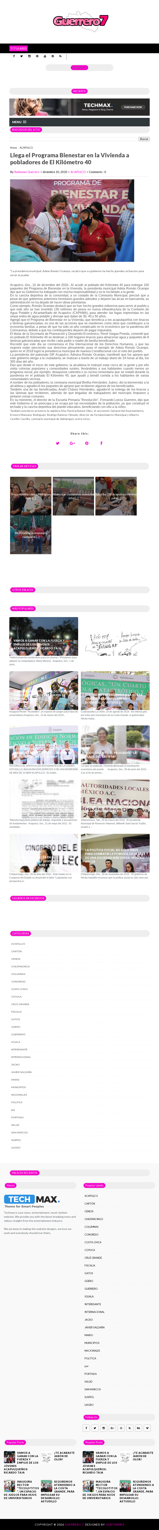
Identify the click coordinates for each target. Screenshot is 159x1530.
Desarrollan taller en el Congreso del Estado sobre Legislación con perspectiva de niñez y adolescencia (44, 861)
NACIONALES (19, 1094)
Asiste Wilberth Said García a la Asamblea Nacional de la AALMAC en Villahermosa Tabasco (114, 807)
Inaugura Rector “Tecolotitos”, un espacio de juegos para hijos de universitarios (43, 695)
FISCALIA (16, 1011)
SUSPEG (16, 1140)
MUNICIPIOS (18, 1087)
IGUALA (15, 1041)
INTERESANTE (19, 1049)
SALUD (15, 1124)
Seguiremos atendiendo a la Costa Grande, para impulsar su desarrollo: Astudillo (113, 698)
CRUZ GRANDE (20, 1004)
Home (13, 147)
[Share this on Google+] (72, 443)
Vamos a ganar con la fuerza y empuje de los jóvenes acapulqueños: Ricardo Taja (39, 644)
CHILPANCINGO (20, 966)
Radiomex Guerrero (27, 172)
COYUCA (16, 996)
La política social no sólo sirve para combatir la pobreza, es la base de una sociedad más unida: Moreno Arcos (115, 855)
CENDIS (15, 958)
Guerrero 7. (75, 1524)
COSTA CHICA (19, 989)
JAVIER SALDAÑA (21, 1072)
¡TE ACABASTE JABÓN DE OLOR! (108, 638)
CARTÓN (16, 951)
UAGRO (16, 1147)
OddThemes (115, 1524)
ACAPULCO (26, 147)
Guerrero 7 (79, 67)
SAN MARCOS (19, 1132)
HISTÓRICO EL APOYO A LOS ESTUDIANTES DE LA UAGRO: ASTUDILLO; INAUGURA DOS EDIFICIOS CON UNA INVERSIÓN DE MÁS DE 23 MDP (44, 750)
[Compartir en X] (58, 443)
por (13, 1109)
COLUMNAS (18, 974)
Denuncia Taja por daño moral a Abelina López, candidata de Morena (43, 809)
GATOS (15, 1019)
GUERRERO (18, 1034)
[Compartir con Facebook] (101, 443)
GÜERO (15, 1026)
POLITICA (16, 1102)
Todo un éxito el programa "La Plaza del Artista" (111, 754)
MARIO (15, 1079)
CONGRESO (18, 981)
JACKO (15, 1064)
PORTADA (17, 1117)
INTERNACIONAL (21, 1057)
